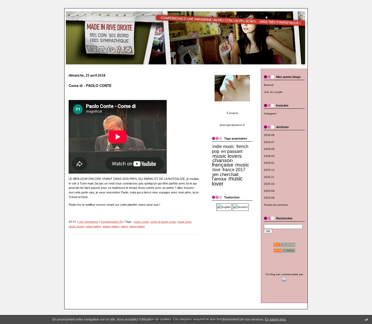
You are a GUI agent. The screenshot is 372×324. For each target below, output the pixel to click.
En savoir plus (275, 319)
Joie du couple (273, 91)
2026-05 (269, 156)
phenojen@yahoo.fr (232, 124)
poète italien (93, 226)
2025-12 (269, 169)
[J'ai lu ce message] (366, 319)
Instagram (270, 113)
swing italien (137, 226)
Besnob (269, 84)
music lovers (76, 226)
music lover (184, 221)
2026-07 (269, 142)
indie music (223, 146)
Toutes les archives (276, 204)
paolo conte (141, 221)
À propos (232, 112)
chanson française (222, 163)
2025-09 (269, 190)
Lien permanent (88, 221)
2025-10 (269, 183)
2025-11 (269, 176)
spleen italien (111, 226)
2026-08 (269, 135)
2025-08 (269, 197)
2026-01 (269, 162)
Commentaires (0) (112, 221)
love (216, 169)
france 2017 (233, 169)
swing (124, 226)
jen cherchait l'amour (225, 177)
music (242, 165)
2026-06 (269, 148)
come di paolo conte (163, 221)
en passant (231, 151)
